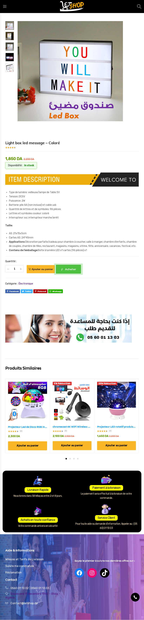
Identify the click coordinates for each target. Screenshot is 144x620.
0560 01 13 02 (20, 588)
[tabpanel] (27, 416)
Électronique (26, 283)
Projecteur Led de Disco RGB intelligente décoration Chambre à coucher (27, 427)
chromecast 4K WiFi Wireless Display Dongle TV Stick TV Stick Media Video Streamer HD (72, 426)
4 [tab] (77, 458)
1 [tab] (66, 458)
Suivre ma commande (19, 566)
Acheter (70, 269)
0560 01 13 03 (40, 588)
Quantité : (11, 261)
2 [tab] (70, 458)
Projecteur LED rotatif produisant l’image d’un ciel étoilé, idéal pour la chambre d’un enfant (116, 426)
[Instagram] (92, 573)
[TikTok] (104, 573)
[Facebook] (79, 573)
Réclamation (13, 572)
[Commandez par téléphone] (135, 597)
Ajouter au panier (42, 269)
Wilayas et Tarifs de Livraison (24, 559)
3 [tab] (74, 458)
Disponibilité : (15, 165)
